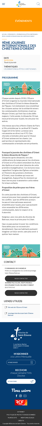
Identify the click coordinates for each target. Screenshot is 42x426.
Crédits (21, 420)
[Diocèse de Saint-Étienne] (21, 3)
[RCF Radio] (21, 402)
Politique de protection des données (21, 415)
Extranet (21, 412)
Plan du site (12, 417)
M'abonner (13, 362)
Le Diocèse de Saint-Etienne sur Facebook (16, 396)
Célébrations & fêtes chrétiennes (27, 34)
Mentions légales (27, 417)
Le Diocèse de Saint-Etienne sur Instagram (20, 396)
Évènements (11, 34)
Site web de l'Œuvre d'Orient (17, 307)
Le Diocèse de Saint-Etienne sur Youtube (25, 396)
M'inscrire (12, 381)
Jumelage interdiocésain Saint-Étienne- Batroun (21, 314)
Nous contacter (21, 278)
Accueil (4, 34)
